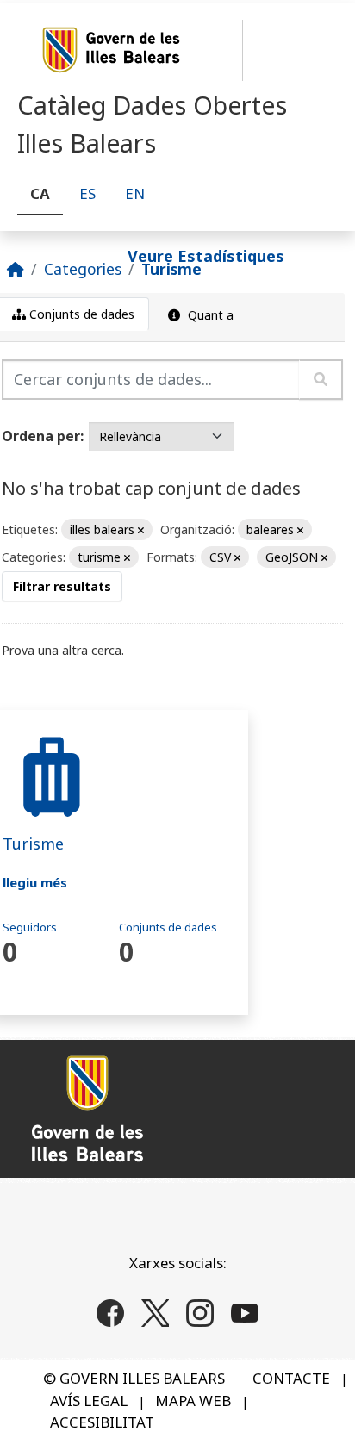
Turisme (171, 268)
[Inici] (15, 268)
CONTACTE (291, 1378)
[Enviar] (321, 379)
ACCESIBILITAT (102, 1422)
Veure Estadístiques (206, 255)
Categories (82, 268)
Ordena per (41, 435)
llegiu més (35, 882)
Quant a (209, 315)
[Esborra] (141, 530)
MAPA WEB (193, 1400)
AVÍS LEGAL (89, 1400)
